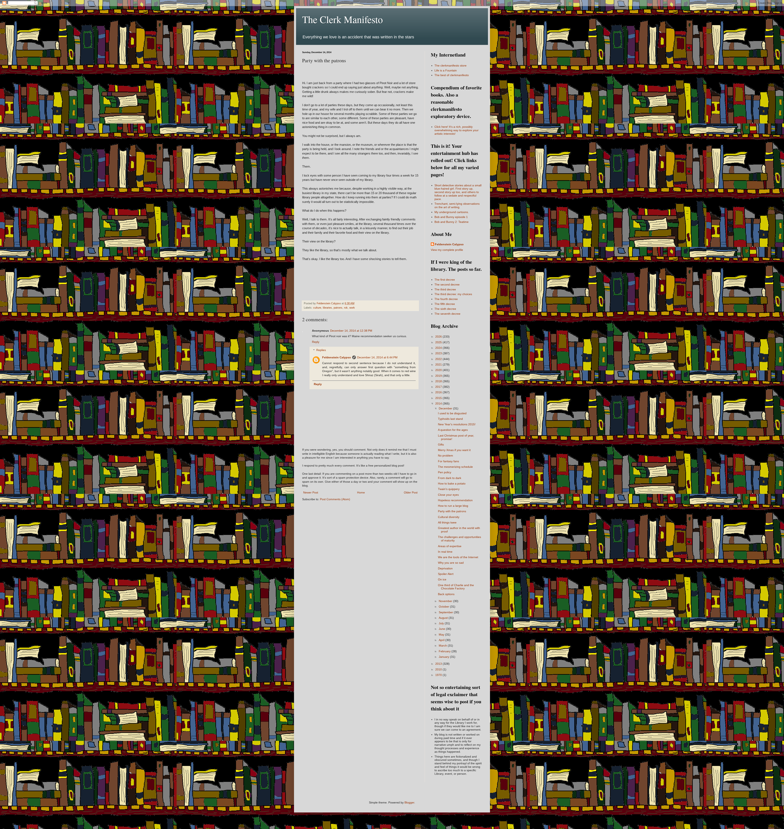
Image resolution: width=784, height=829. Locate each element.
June (442, 628)
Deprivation (445, 568)
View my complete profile (447, 249)
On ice (442, 579)
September (446, 612)
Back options (446, 594)
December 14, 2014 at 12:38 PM (351, 330)
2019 (439, 375)
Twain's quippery (449, 489)
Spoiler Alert (445, 574)
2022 (439, 359)
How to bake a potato (452, 483)
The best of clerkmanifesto (451, 75)
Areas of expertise (449, 546)
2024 (439, 347)
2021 (439, 364)
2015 (439, 398)
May (442, 634)
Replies (321, 350)
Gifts (441, 444)
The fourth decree (446, 299)
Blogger (409, 802)
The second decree (447, 284)
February (445, 651)
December (446, 408)
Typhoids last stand (450, 418)
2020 (439, 370)
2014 (439, 403)
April (442, 640)
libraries (327, 307)
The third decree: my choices (453, 294)
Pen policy (444, 472)
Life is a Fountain (445, 70)
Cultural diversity (448, 517)
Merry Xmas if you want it (454, 450)
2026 (439, 336)
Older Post (411, 492)
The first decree (444, 279)
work (352, 307)
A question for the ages (453, 429)
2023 (439, 353)
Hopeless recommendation (455, 500)
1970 (439, 675)
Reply (315, 341)
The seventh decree (447, 313)
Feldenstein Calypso (336, 357)
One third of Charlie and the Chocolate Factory (456, 586)
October (444, 606)
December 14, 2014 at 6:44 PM (377, 357)
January (444, 656)
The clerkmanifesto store (450, 65)
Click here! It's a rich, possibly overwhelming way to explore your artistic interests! (456, 130)
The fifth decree (444, 304)
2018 (439, 381)
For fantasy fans (448, 461)
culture (317, 307)
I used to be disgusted (452, 413)
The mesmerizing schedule (455, 466)
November (446, 601)
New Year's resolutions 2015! (457, 424)
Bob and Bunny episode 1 (451, 217)
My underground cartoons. (451, 212)
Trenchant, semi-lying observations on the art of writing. (457, 205)
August (444, 617)
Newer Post (310, 492)
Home (361, 492)
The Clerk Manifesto (342, 19)
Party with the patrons (452, 511)
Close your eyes (448, 494)
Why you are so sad (451, 562)
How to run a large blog (453, 505)
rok (346, 307)
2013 (439, 663)
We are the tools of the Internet (458, 557)
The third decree (445, 289)
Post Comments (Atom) (335, 499)
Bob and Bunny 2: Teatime (451, 221)
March (443, 645)
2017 (439, 386)
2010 (439, 669)
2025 (439, 342)
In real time (445, 551)
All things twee (447, 522)
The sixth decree (445, 308)
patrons (338, 307)
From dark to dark (449, 478)
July (442, 623)
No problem (445, 455)
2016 (439, 392)
